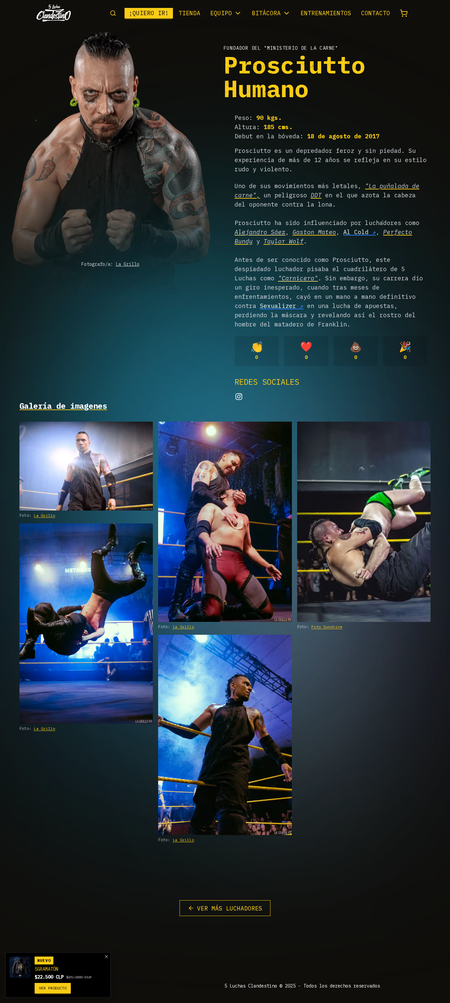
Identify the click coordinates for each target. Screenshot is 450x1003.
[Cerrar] (106, 956)
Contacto (375, 13)
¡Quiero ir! (149, 13)
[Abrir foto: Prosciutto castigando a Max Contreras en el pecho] (225, 522)
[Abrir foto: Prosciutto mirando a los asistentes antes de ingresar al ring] (225, 735)
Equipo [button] (221, 13)
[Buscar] (113, 13)
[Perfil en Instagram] (239, 396)
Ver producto (53, 988)
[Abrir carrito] (404, 13)
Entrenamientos (325, 13)
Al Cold (356, 232)
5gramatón (46, 969)
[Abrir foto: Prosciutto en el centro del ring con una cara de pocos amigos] (86, 466)
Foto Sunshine (326, 626)
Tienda (189, 13)
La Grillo (127, 264)
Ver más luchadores (229, 908)
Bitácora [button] (266, 13)
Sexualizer (278, 306)
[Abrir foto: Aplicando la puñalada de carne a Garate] (364, 522)
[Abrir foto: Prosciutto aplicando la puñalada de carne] (86, 623)
